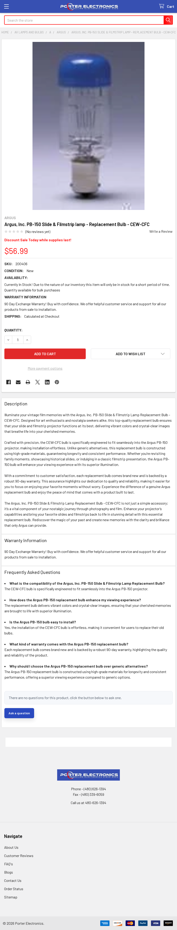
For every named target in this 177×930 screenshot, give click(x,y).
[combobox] (88, 20)
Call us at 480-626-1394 (88, 802)
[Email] (18, 382)
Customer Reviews (18, 855)
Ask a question (19, 713)
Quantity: (13, 330)
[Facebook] (8, 382)
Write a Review (161, 231)
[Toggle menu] (6, 6)
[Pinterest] (57, 382)
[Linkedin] (47, 382)
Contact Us (12, 880)
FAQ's (8, 864)
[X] (37, 382)
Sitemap (10, 897)
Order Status (13, 888)
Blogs (8, 872)
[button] (130, 354)
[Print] (28, 382)
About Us (11, 847)
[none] (88, 126)
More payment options (45, 368)
